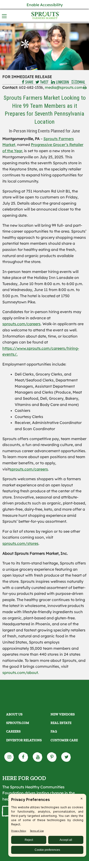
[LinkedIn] (59, 82)
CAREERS (13, 731)
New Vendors (63, 714)
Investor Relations (24, 740)
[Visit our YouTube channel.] (37, 757)
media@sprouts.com (64, 87)
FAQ (54, 731)
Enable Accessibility (45, 4)
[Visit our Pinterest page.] (52, 757)
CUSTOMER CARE (64, 740)
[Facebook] (28, 82)
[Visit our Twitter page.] (66, 757)
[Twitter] (42, 82)
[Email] (78, 82)
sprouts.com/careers (21, 323)
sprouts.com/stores (20, 543)
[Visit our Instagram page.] (9, 757)
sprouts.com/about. (20, 672)
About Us (14, 714)
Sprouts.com (17, 723)
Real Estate (61, 723)
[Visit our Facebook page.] (23, 757)
